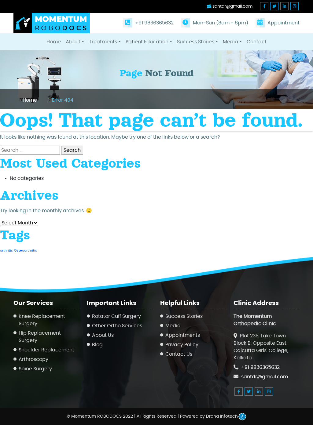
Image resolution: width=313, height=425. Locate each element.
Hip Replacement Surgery (40, 337)
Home (53, 41)
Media (230, 41)
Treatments (103, 41)
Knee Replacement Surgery (42, 320)
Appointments (182, 335)
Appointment (283, 22)
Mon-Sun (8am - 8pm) (220, 22)
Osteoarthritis (25, 250)
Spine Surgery (35, 368)
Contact (257, 41)
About (73, 41)
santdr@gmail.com (231, 6)
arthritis (6, 250)
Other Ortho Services (117, 325)
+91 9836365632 (154, 22)
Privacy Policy (181, 344)
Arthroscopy (33, 359)
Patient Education (147, 41)
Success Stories (195, 41)
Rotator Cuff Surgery (116, 316)
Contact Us (178, 354)
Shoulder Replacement (46, 349)
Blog (97, 344)
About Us (103, 335)
